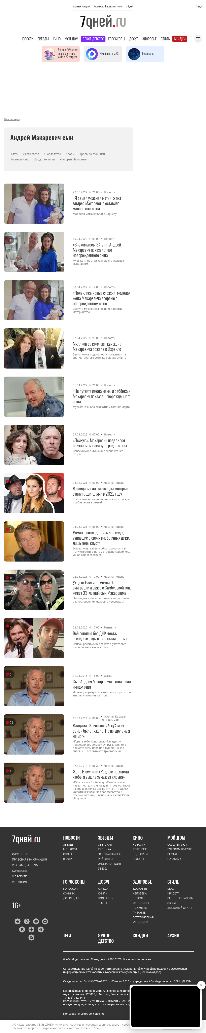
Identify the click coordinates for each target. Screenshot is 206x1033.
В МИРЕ (68, 858)
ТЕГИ (67, 935)
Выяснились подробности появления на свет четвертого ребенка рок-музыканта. (100, 356)
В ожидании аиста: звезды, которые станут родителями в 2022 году (100, 491)
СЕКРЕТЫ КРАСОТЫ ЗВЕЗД (180, 900)
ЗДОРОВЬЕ (142, 881)
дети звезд (32, 154)
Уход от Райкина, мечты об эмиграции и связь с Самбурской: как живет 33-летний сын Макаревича (102, 588)
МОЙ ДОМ (176, 837)
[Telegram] (40, 929)
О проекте (19, 876)
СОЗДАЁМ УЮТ (177, 844)
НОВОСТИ (71, 837)
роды (71, 154)
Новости (27, 38)
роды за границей (93, 154)
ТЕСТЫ (102, 903)
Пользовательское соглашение (83, 1013)
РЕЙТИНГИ (105, 858)
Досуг (133, 38)
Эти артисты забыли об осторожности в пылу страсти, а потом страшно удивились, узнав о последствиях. (101, 552)
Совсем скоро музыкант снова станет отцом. (98, 452)
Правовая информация (29, 859)
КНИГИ (102, 893)
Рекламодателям (25, 865)
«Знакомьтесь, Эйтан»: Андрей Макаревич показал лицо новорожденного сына (97, 250)
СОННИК (69, 893)
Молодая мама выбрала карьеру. (95, 214)
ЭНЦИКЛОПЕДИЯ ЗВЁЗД (109, 866)
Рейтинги (110, 627)
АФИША (103, 888)
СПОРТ (67, 854)
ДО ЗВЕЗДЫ (71, 898)
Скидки (180, 38)
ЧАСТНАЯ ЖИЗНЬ (109, 854)
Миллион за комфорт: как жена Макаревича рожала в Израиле (97, 346)
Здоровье (149, 38)
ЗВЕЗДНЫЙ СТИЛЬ (179, 907)
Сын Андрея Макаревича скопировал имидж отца (102, 684)
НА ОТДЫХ (174, 858)
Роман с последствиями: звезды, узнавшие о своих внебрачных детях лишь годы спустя (101, 538)
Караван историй (81, 6)
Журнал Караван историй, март (114, 718)
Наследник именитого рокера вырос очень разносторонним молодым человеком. (101, 600)
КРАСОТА (173, 893)
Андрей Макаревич (75, 159)
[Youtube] (36, 921)
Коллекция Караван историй (108, 6)
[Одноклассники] (27, 921)
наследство (53, 154)
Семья (108, 675)
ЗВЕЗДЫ (68, 844)
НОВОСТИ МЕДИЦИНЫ (141, 900)
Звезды (43, 38)
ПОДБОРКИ (140, 854)
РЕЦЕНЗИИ (140, 849)
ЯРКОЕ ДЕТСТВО (106, 938)
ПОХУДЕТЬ (140, 907)
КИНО (138, 837)
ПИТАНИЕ (139, 912)
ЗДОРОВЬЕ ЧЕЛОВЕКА (140, 891)
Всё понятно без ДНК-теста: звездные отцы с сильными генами (100, 635)
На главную (12, 119)
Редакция (19, 882)
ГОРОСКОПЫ (74, 881)
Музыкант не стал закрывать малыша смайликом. (98, 262)
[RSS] (31, 937)
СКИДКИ (140, 935)
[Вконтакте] (17, 921)
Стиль (165, 38)
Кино (57, 38)
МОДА (171, 888)
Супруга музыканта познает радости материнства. (97, 310)
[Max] (45, 921)
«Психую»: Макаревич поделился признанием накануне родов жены (100, 442)
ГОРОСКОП (70, 888)
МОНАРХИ (70, 849)
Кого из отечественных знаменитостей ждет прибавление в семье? (102, 501)
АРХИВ (173, 935)
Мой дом (71, 38)
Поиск (199, 6)
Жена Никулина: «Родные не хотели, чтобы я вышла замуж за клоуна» (101, 774)
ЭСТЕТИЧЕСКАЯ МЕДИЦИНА (143, 920)
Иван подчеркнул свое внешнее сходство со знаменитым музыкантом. (102, 694)
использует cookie (66, 1024)
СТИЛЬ (173, 881)
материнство (20, 159)
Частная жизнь (114, 482)
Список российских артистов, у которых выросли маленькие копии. (99, 645)
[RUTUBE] (22, 929)
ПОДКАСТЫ (105, 898)
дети (15, 154)
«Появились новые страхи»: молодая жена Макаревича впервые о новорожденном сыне (102, 298)
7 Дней (129, 6)
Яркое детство (93, 38)
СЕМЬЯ (172, 854)
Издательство (22, 853)
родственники (45, 159)
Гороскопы (116, 38)
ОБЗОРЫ (138, 858)
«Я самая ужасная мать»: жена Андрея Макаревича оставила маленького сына (97, 203)
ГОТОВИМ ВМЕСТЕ (179, 849)
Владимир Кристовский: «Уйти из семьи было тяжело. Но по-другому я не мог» (101, 731)
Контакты (19, 870)
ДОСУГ (104, 881)
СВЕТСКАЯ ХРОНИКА (105, 847)
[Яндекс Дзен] (31, 929)
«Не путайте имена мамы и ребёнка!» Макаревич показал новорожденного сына (102, 396)
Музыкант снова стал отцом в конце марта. (102, 407)
